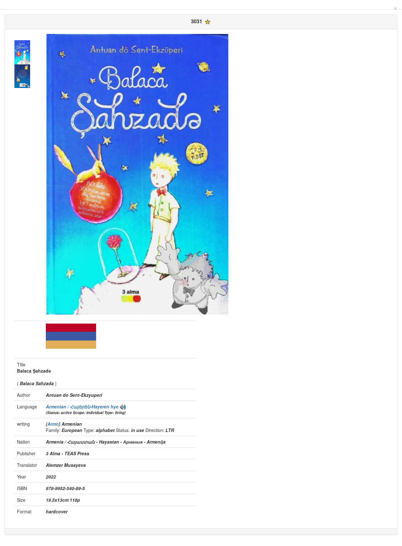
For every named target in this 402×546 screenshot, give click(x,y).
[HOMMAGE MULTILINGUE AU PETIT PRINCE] (123, 406)
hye (114, 406)
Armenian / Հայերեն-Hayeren (78, 406)
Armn (53, 424)
